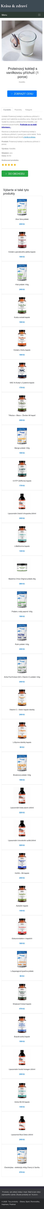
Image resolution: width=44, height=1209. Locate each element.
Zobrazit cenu (23, 93)
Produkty (5, 1192)
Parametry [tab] (18, 110)
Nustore (35, 1194)
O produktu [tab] (7, 110)
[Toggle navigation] (39, 15)
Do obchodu (16, 173)
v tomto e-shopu (29, 137)
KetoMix (22, 82)
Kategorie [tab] (28, 110)
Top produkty (13, 1201)
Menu (4, 14)
